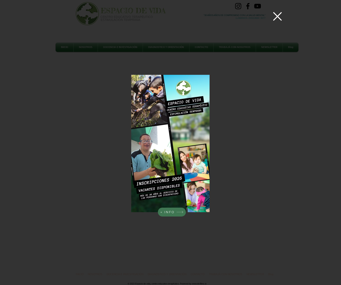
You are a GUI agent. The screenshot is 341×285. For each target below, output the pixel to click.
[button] (277, 16)
